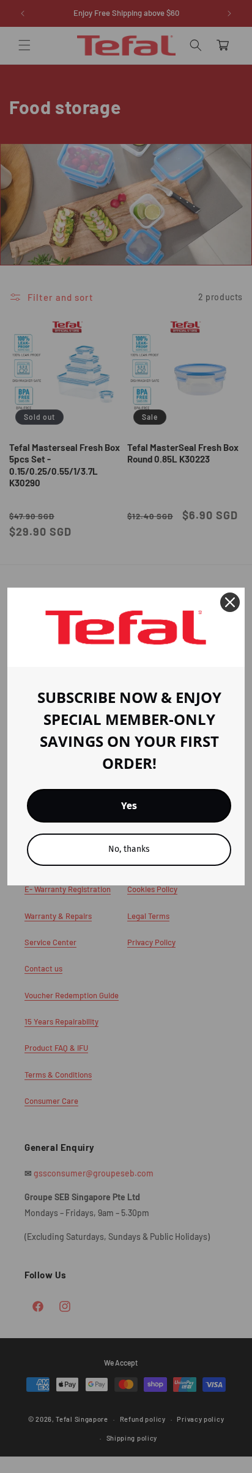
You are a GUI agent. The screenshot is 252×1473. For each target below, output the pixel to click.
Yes (129, 806)
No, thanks (129, 849)
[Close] (230, 602)
